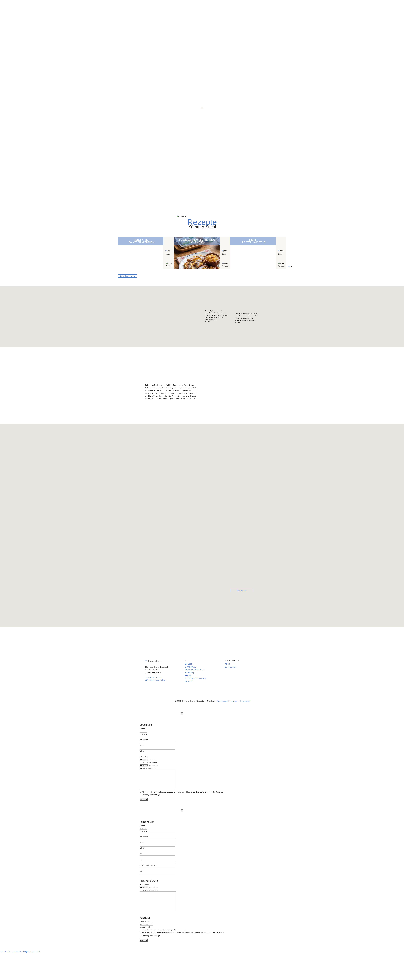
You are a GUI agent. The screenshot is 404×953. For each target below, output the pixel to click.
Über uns (165, 6)
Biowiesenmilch (231, 667)
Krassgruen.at (222, 701)
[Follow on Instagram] (378, 3)
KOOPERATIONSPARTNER (195, 670)
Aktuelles (227, 6)
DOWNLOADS (190, 667)
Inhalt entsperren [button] (151, 614)
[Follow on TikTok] (392, 3)
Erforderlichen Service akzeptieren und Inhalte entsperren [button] (166, 617)
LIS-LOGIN (189, 664)
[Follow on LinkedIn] (385, 3)
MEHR (207, 322)
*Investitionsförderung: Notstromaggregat (160, 641)
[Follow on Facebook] (373, 3)
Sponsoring (189, 672)
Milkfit (227, 664)
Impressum (234, 701)
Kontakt (239, 6)
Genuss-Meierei (212, 6)
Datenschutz (245, 701)
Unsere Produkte (182, 6)
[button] (202, 104)
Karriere (198, 6)
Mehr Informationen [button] (152, 611)
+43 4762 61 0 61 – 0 (153, 677)
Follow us (241, 590)
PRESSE (188, 675)
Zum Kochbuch (127, 276)
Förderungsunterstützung (195, 678)
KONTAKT (189, 681)
